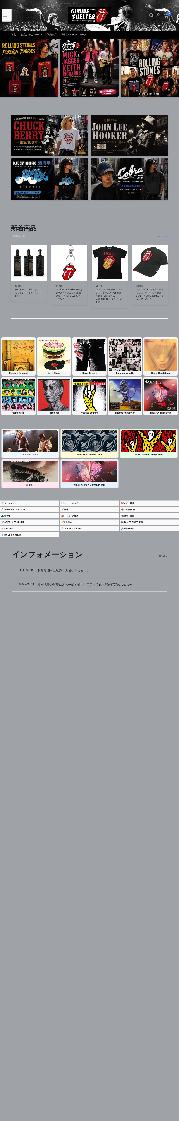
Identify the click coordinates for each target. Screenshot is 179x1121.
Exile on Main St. (125, 372)
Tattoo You (53, 412)
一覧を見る (162, 555)
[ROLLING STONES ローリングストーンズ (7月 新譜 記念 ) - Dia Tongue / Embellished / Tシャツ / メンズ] (110, 263)
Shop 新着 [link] (160, 236)
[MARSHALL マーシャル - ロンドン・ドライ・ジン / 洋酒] (29, 263)
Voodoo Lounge (89, 412)
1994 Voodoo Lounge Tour (149, 454)
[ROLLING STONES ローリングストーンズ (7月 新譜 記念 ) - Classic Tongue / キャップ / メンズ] (150, 263)
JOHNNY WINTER (73, 528)
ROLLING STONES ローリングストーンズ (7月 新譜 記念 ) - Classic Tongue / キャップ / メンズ (150, 294)
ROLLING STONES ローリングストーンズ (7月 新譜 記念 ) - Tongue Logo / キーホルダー (69, 294)
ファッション (10, 503)
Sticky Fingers (89, 372)
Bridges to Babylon (125, 412)
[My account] (158, 15)
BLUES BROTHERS (133, 522)
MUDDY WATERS (12, 534)
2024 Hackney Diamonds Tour (89, 484)
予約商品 (51, 34)
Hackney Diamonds (160, 412)
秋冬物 (7, 515)
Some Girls (18, 412)
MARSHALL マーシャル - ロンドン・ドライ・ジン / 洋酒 (28, 292)
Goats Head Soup (160, 372)
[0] (165, 15)
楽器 (66, 509)
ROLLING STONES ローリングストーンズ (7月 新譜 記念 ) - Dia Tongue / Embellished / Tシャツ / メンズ (109, 296)
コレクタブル (130, 509)
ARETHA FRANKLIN (14, 522)
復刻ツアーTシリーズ (73, 34)
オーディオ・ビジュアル (15, 509)
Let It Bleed (54, 372)
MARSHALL (130, 528)
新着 (13, 34)
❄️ (71, 528)
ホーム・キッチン (72, 503)
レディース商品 (71, 515)
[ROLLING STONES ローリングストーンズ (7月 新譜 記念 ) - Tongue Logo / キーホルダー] (69, 263)
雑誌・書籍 (129, 515)
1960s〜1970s (30, 454)
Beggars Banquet (18, 372)
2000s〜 (30, 484)
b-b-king (68, 522)
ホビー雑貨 (129, 503)
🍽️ (70, 503)
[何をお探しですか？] (151, 15)
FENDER (8, 528)
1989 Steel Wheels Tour (89, 454)
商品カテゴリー (30, 34)
